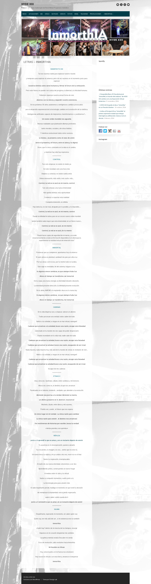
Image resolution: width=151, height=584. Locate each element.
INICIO (24, 14)
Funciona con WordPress (32, 579)
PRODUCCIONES (95, 14)
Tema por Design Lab (50, 579)
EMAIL (76, 14)
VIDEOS (62, 14)
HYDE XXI (27, 4)
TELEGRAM (84, 14)
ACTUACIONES (33, 14)
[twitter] (121, 4)
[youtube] (128, 4)
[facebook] (117, 4)
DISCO (47, 14)
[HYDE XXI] (75, 37)
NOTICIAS (55, 14)
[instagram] (124, 4)
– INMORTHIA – (108, 14)
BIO (41, 14)
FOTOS (70, 14)
